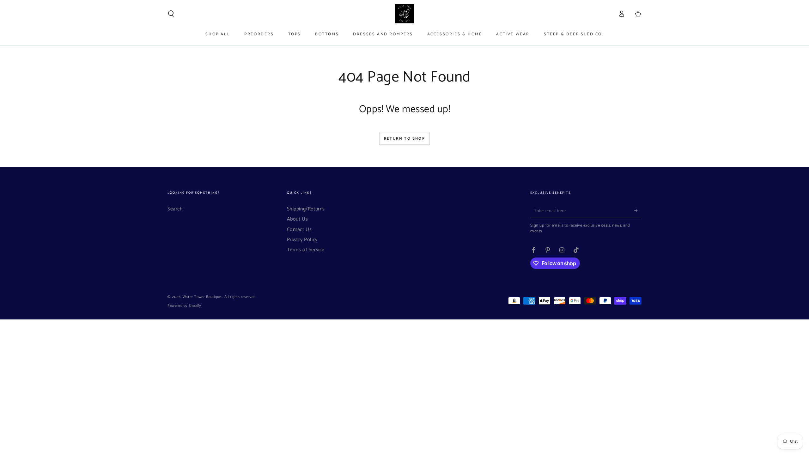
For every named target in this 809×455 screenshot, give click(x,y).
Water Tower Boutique (202, 297)
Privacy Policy (302, 239)
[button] (171, 14)
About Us (297, 219)
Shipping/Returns (306, 209)
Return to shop (404, 139)
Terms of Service (306, 250)
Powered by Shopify (184, 306)
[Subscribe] (638, 211)
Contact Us (299, 229)
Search (175, 209)
